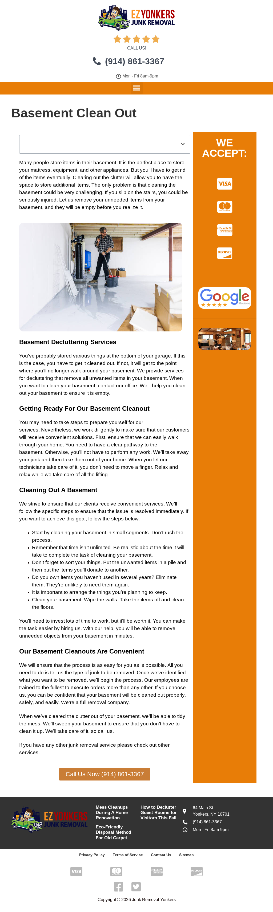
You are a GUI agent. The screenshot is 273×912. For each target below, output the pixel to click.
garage (163, 356)
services (174, 370)
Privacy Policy (92, 855)
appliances (115, 170)
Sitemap (186, 855)
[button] (137, 88)
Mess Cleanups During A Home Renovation (112, 813)
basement (104, 162)
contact (106, 385)
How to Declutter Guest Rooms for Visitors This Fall (158, 813)
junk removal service (92, 745)
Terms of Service (128, 855)
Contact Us (161, 855)
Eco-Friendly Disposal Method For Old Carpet (113, 832)
